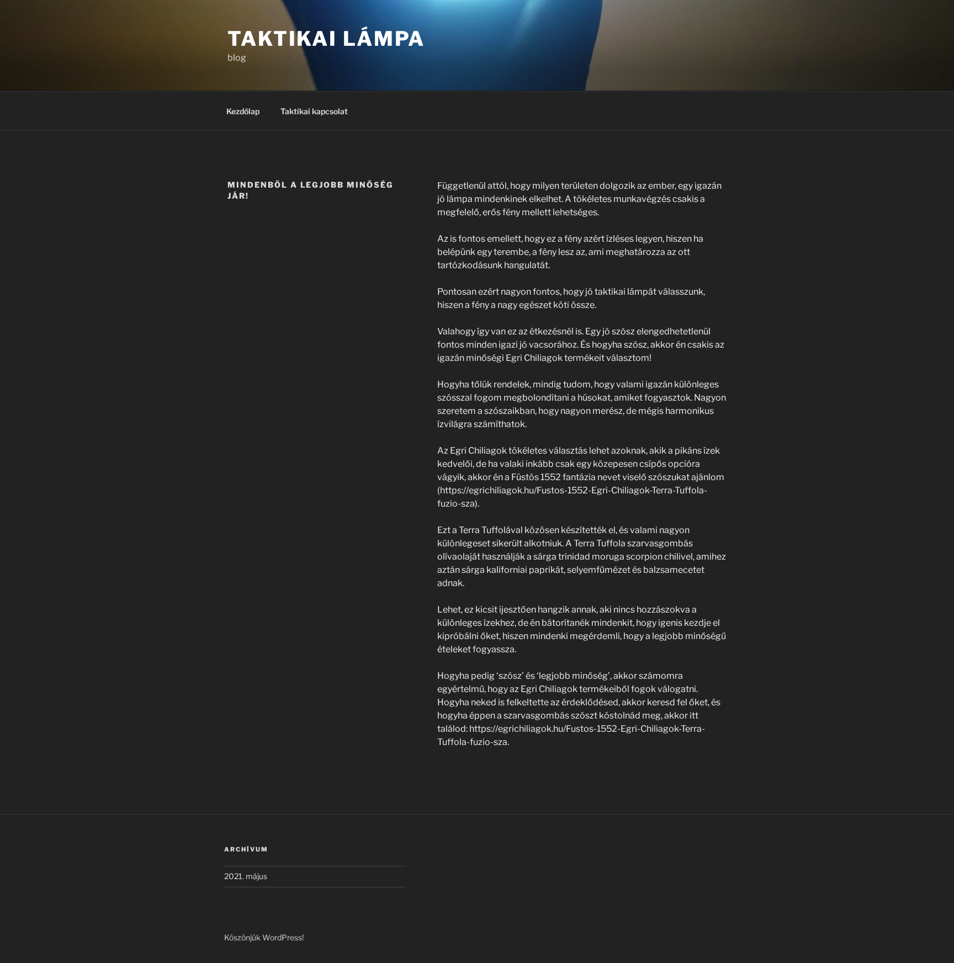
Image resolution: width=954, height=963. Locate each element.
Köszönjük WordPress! (264, 937)
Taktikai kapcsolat (314, 111)
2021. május (245, 876)
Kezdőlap (242, 111)
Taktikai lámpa (326, 38)
